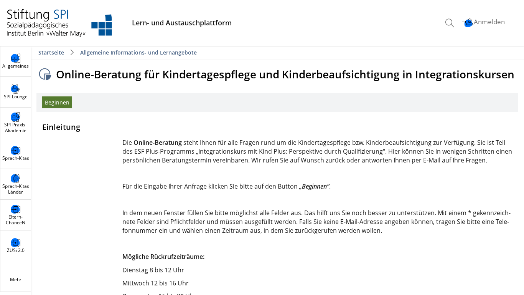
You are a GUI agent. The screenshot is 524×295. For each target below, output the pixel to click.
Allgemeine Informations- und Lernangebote (138, 52)
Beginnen (57, 102)
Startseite (52, 52)
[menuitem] (450, 23)
